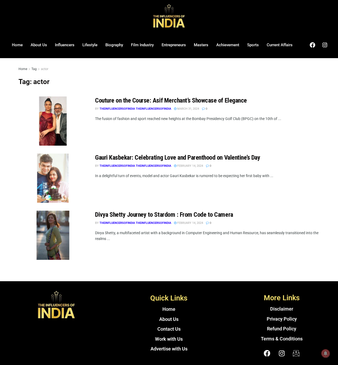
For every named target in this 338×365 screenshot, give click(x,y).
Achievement (227, 45)
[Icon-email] (296, 353)
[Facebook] (312, 44)
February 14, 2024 (189, 166)
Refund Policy (281, 328)
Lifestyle (89, 45)
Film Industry (142, 45)
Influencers (64, 45)
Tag (34, 69)
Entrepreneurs (174, 45)
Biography (114, 45)
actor (44, 69)
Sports (253, 45)
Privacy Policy (282, 319)
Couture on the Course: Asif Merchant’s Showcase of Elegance (171, 100)
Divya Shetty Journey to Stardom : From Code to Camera (164, 214)
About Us (39, 45)
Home (17, 45)
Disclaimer (281, 309)
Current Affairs (280, 45)
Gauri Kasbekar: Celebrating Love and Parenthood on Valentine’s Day (177, 157)
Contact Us (169, 329)
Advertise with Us (169, 349)
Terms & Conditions (282, 338)
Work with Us (169, 339)
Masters (201, 45)
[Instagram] (324, 44)
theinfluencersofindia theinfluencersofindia (135, 108)
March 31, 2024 (187, 108)
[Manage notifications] (325, 353)
